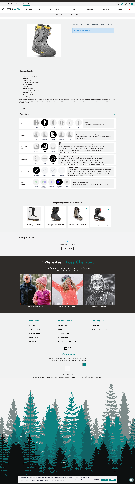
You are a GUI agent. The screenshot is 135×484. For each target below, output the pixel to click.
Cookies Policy (46, 377)
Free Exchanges (35, 333)
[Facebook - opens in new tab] (65, 348)
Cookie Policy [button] (33, 480)
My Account (33, 325)
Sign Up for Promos (99, 329)
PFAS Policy (90, 377)
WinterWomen (16, 4)
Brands (119, 9)
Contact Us (62, 325)
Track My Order (35, 329)
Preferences (96, 479)
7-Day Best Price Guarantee (67, 1)
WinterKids (5, 4)
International (63, 337)
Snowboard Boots (32, 17)
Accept (112, 479)
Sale (129, 9)
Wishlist (32, 341)
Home (20, 17)
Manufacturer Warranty (67, 341)
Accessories (54, 9)
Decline (104, 479)
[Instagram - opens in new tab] (69, 348)
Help (60, 329)
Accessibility (98, 377)
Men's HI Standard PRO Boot (100, 225)
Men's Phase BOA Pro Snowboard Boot (78, 225)
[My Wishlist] (121, 3)
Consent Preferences (67, 374)
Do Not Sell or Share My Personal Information (63, 377)
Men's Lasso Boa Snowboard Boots (33, 225)
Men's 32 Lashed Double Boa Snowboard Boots (56, 225)
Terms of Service (81, 377)
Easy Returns (34, 337)
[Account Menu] (125, 3)
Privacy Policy (37, 377)
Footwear (71, 9)
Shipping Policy (64, 333)
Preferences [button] (62, 480)
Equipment (105, 9)
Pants (40, 9)
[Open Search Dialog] (117, 3)
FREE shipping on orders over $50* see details (67, 14)
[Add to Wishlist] (41, 208)
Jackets (29, 9)
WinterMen (26, 4)
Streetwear (88, 9)
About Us (95, 325)
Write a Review (67, 248)
